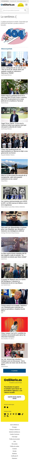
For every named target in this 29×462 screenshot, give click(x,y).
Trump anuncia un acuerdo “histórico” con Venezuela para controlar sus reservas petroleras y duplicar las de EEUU (14, 308)
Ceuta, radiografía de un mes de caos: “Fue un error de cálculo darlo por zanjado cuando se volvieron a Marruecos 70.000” (13, 70)
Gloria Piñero (4, 181)
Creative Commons (14, 434)
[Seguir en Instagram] (16, 414)
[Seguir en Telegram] (13, 414)
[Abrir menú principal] (26, 4)
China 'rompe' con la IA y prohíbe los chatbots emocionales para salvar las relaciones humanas (13, 335)
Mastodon (14, 458)
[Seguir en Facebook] (10, 414)
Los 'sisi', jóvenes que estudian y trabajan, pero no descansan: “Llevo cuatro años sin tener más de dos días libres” (13, 361)
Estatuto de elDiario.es (14, 432)
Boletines (14, 453)
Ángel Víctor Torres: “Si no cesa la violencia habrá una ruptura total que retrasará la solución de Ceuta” (13, 125)
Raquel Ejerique (15, 233)
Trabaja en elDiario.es (14, 429)
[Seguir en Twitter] (8, 414)
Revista (14, 451)
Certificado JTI (14, 456)
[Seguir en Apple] (7, 407)
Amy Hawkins (4, 338)
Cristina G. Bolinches (20, 207)
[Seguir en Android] (5, 407)
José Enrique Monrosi (6, 75)
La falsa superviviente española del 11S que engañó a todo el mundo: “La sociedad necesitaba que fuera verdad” (14, 255)
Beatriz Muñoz (4, 102)
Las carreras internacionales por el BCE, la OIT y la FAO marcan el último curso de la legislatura (14, 203)
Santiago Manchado (6, 233)
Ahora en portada (6, 49)
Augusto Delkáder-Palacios (7, 155)
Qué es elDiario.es (14, 424)
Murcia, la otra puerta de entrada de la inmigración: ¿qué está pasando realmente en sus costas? (14, 177)
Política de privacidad (14, 439)
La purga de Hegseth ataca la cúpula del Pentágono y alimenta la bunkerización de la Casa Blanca (13, 281)
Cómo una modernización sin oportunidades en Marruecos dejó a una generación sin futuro (14, 151)
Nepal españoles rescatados (21, 1)
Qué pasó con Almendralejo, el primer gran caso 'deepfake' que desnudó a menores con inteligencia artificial (14, 229)
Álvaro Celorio (4, 207)
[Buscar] (25, 10)
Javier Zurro (4, 259)
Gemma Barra (4, 366)
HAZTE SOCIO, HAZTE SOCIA (14, 397)
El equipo (14, 427)
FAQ (14, 441)
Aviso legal (14, 436)
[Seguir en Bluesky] (5, 414)
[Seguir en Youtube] (19, 414)
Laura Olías (11, 207)
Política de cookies (14, 446)
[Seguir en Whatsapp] (5, 416)
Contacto (14, 448)
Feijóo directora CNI (13, 1)
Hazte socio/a (20, 5)
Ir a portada (14, 370)
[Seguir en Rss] (8, 416)
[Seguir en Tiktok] (22, 414)
